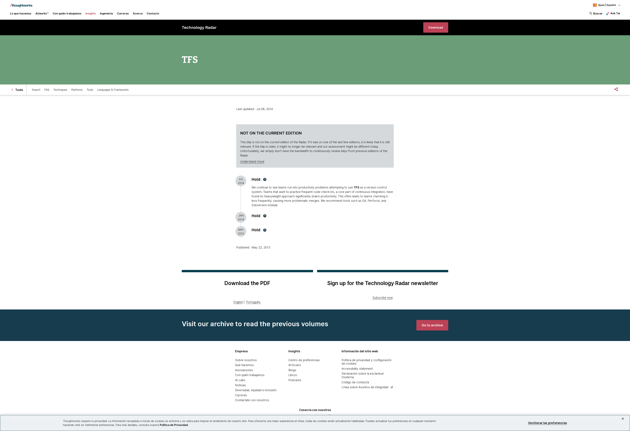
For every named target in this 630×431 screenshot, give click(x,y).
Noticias (240, 385)
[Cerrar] (622, 418)
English (238, 302)
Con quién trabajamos (249, 375)
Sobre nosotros (246, 360)
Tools (90, 89)
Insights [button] (90, 13)
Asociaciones (244, 370)
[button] (264, 179)
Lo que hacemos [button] (20, 13)
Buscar (598, 13)
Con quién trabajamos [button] (67, 13)
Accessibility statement (357, 368)
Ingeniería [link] (106, 13)
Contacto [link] (153, 13)
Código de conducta (355, 382)
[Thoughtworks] (21, 3)
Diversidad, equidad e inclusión (255, 390)
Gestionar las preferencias (547, 423)
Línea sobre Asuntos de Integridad (365, 387)
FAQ (46, 89)
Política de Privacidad (174, 425)
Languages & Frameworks (113, 89)
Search (36, 89)
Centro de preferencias (304, 360)
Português (253, 302)
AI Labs (240, 380)
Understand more (252, 161)
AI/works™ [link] (42, 13)
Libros (292, 375)
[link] (435, 27)
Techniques (60, 89)
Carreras (241, 395)
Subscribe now (382, 297)
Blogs (292, 370)
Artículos (294, 365)
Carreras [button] (123, 13)
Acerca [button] (138, 13)
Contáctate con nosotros (252, 400)
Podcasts (294, 380)
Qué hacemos (244, 365)
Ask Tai (615, 13)
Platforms (77, 89)
